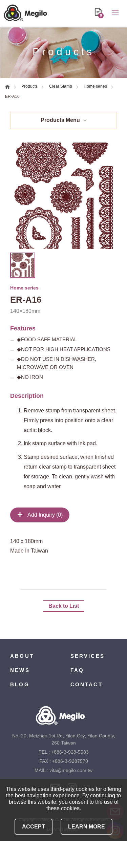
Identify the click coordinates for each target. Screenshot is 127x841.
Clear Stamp (60, 86)
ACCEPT (33, 826)
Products (29, 86)
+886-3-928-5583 (70, 752)
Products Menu (60, 120)
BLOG (19, 684)
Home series (95, 86)
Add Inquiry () (44, 515)
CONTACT (86, 684)
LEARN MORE (86, 826)
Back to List (63, 606)
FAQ (77, 670)
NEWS (20, 670)
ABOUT (22, 656)
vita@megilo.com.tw (70, 770)
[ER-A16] (63, 196)
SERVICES (87, 656)
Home (7, 86)
